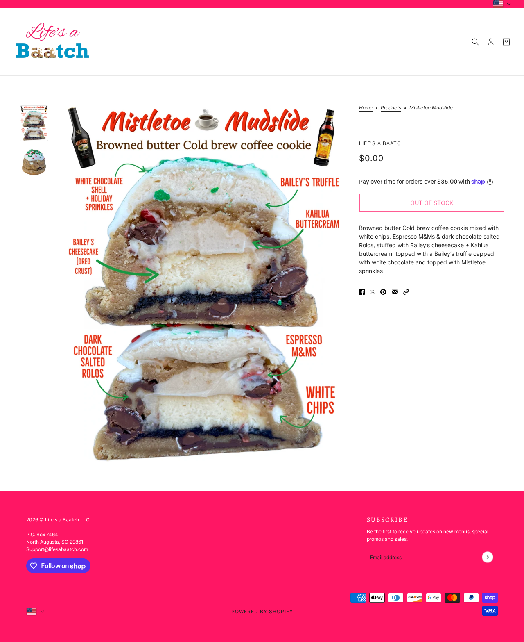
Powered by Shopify (262, 611)
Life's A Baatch (382, 143)
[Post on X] (372, 291)
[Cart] (506, 41)
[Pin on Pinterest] (383, 291)
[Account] (490, 41)
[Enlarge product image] (203, 283)
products (391, 108)
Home (366, 108)
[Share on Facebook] (362, 291)
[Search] (475, 41)
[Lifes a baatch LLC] (52, 41)
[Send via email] (394, 291)
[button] (406, 291)
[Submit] (487, 557)
